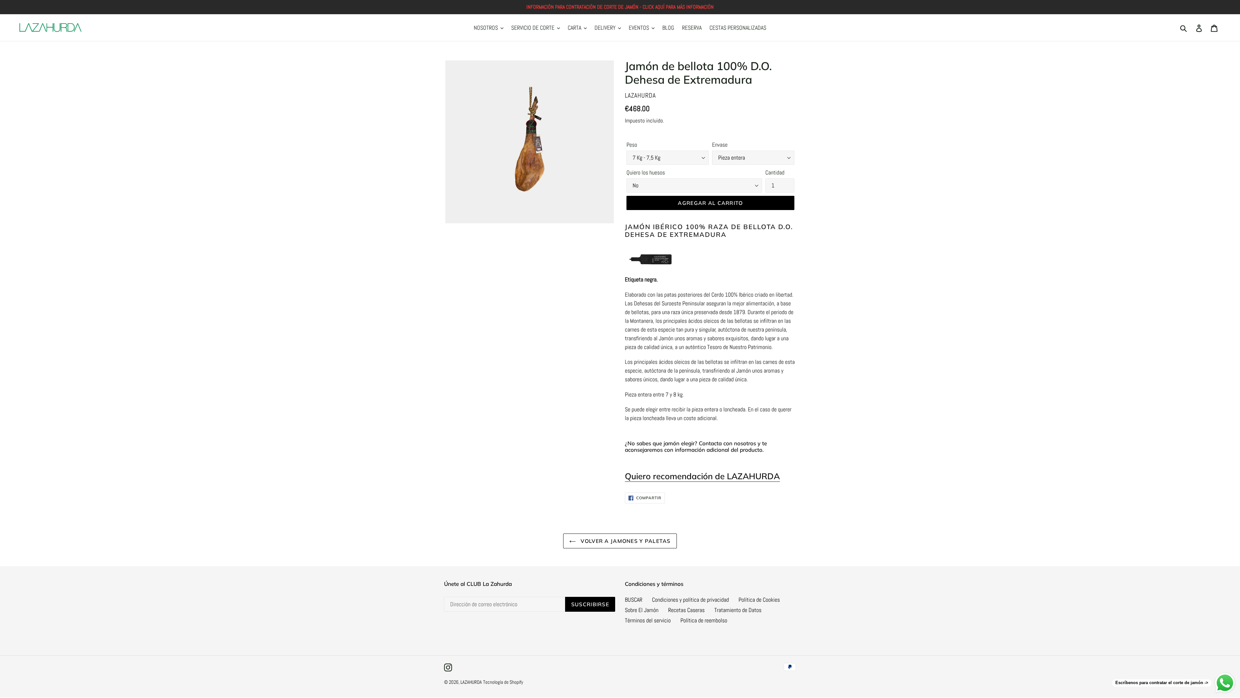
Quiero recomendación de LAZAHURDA (702, 476)
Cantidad (774, 172)
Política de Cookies (759, 599)
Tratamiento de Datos (737, 610)
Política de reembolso (703, 620)
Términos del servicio (648, 620)
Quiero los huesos (645, 172)
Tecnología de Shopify (503, 682)
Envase (720, 144)
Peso (631, 144)
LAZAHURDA (471, 682)
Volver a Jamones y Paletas (625, 541)
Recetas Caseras (686, 610)
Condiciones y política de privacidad (690, 599)
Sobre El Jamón (641, 610)
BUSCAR (633, 599)
